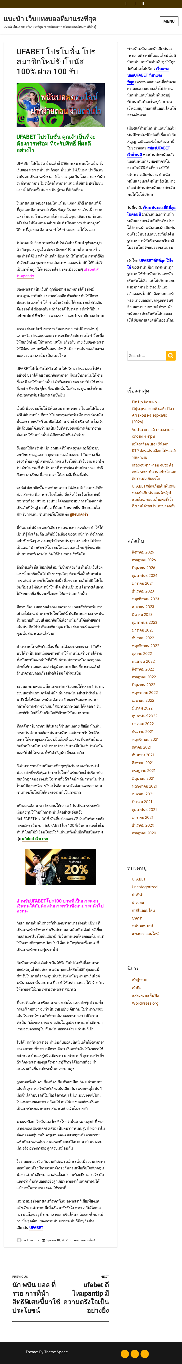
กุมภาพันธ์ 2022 (144, 716)
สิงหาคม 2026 (143, 552)
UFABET (139, 879)
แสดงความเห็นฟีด (145, 995)
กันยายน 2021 (143, 755)
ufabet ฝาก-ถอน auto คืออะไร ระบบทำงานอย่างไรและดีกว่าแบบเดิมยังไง (154, 472)
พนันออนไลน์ (142, 926)
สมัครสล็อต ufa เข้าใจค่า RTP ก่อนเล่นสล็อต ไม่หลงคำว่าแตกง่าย (154, 451)
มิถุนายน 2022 (143, 685)
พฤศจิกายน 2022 (145, 646)
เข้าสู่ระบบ (139, 980)
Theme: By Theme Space (47, 1352)
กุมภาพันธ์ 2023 (144, 622)
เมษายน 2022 (143, 700)
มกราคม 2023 (143, 630)
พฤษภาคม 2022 (145, 692)
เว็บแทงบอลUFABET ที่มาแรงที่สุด (148, 75)
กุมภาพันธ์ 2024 (144, 575)
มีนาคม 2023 (142, 614)
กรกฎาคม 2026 (144, 560)
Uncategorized (145, 887)
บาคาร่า (137, 918)
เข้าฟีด (136, 987)
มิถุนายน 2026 (143, 568)
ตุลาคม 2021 (141, 747)
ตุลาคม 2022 (142, 653)
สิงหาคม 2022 (143, 669)
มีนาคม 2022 (142, 708)
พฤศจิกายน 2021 (145, 739)
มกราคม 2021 (142, 817)
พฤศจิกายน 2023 (145, 599)
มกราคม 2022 (143, 724)
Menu (169, 21)
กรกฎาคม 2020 (144, 833)
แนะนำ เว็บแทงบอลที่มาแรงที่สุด (50, 19)
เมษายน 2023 (143, 607)
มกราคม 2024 (143, 583)
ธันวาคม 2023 (143, 591)
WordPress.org (145, 1003)
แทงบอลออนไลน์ (84, 1240)
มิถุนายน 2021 (143, 778)
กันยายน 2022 (143, 661)
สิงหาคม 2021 (143, 763)
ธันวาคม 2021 (143, 731)
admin (28, 1240)
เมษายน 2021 (143, 794)
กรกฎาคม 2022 (144, 677)
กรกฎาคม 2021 (143, 770)
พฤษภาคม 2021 (144, 786)
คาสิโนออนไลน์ (143, 910)
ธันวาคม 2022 (143, 638)
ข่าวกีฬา (137, 895)
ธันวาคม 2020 (143, 825)
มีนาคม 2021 (142, 802)
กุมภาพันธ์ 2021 (144, 809)
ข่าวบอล (138, 902)
